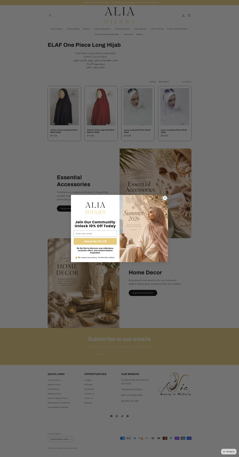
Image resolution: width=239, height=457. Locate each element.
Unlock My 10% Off (95, 241)
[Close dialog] (165, 198)
